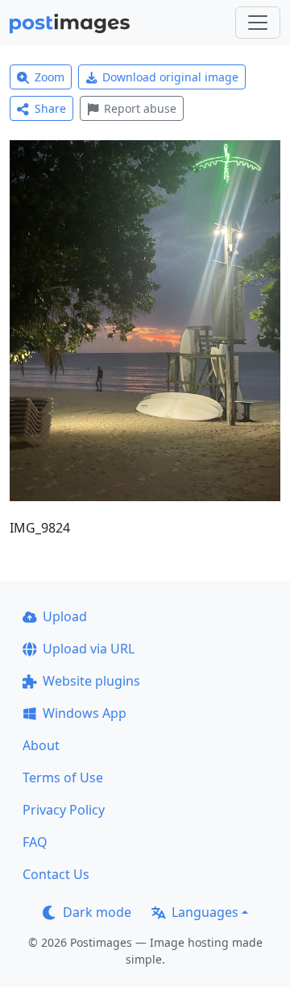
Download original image (170, 77)
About (41, 745)
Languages (205, 912)
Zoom (49, 77)
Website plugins (91, 681)
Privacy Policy (64, 810)
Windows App (84, 713)
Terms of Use (63, 777)
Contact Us (56, 874)
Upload (65, 616)
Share (50, 108)
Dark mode (97, 912)
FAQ (35, 842)
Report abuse (140, 108)
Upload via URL (89, 648)
